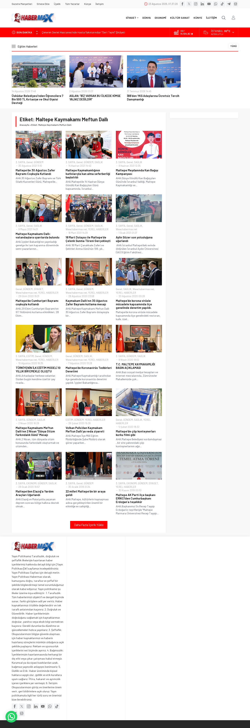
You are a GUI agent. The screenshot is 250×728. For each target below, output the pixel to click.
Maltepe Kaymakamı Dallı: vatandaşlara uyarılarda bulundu (37, 235)
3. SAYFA (20, 162)
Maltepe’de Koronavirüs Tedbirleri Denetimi (89, 369)
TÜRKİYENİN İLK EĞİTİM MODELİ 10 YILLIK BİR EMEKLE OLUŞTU (38, 369)
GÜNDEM (38, 162)
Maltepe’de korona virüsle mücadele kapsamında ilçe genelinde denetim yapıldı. (134, 304)
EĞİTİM (30, 356)
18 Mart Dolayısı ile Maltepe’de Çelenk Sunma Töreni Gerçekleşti (88, 239)
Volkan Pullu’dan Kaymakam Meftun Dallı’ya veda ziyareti (85, 429)
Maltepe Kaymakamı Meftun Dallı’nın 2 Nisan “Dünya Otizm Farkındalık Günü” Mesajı (35, 431)
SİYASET (38, 289)
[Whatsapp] (215, 4)
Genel (29, 162)
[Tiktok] (222, 4)
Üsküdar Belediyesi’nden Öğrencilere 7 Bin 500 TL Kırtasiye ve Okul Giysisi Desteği (37, 99)
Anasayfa (24, 124)
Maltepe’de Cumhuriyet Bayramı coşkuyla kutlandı (37, 302)
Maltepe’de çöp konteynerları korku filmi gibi (136, 433)
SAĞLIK (99, 162)
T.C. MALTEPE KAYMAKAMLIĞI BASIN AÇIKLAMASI (135, 365)
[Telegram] (229, 4)
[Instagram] (195, 4)
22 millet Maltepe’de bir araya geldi (85, 493)
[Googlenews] (235, 4)
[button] (11, 717)
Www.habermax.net (76, 229)
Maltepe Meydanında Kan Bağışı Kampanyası (137, 171)
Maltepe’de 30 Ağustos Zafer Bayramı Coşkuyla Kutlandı (35, 171)
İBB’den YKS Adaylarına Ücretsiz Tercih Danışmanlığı (153, 97)
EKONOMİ (31, 483)
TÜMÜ (233, 46)
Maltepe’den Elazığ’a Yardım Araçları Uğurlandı (35, 493)
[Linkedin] (202, 4)
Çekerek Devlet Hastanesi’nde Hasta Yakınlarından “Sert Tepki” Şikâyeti (83, 32)
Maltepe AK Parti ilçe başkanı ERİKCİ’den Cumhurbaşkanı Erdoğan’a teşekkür (135, 498)
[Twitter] (189, 4)
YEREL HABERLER (98, 229)
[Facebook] (182, 4)
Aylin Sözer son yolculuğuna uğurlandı (134, 239)
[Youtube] (209, 4)
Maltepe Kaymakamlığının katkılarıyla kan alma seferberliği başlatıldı (88, 173)
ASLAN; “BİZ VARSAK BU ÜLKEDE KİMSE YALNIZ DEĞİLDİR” (95, 97)
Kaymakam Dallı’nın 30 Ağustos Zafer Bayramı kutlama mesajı (86, 302)
